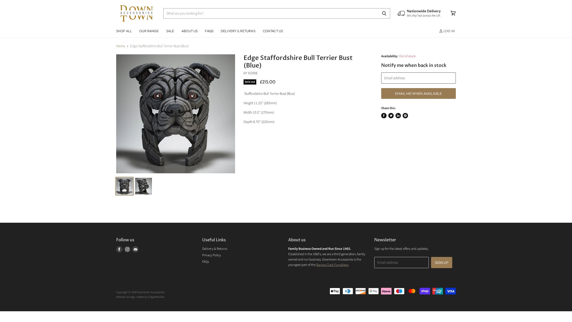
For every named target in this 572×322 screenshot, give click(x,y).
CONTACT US (273, 31)
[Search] (384, 13)
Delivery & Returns (214, 248)
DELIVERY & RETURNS (238, 31)
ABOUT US (189, 31)
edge (253, 73)
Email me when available (418, 93)
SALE (170, 31)
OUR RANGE (149, 31)
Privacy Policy (211, 255)
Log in (449, 31)
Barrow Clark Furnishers (332, 265)
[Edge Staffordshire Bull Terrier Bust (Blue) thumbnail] (124, 186)
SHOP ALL (124, 31)
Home (120, 46)
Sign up (441, 262)
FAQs (209, 31)
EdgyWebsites (156, 297)
